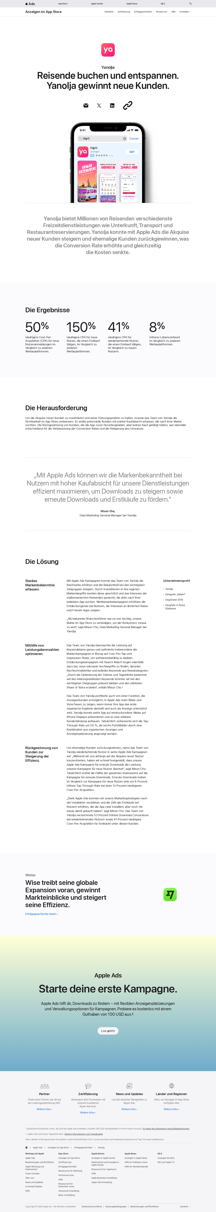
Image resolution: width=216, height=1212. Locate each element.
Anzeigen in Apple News (136, 1158)
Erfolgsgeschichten (143, 12)
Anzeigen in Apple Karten (103, 1158)
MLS (163, 4)
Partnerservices (66, 1175)
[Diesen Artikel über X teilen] (99, 105)
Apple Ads (30, 1158)
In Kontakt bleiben (33, 1186)
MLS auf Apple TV (166, 1162)
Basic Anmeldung (66, 1195)
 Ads (30, 4)
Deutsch (184, 1206)
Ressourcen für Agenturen (103, 1169)
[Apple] (26, 1147)
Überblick (109, 12)
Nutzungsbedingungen (116, 1206)
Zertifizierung (124, 12)
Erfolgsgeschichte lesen (40, 914)
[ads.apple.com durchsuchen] (190, 3)
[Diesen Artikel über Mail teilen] (86, 105)
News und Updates (34, 1182)
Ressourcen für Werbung (70, 1171)
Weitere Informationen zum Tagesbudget (83, 1134)
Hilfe (173, 12)
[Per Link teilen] (127, 105)
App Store (63, 4)
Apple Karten (97, 4)
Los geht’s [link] (108, 1031)
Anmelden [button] (184, 12)
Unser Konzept (32, 1173)
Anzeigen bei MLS (166, 1158)
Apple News (131, 4)
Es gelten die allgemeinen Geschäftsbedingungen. (166, 1129)
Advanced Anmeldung (68, 1191)
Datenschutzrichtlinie (92, 1206)
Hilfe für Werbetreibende (136, 1166)
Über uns (29, 1178)
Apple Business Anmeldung (104, 1178)
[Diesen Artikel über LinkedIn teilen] (112, 105)
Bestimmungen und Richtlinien (39, 1162)
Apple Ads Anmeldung (101, 1182)
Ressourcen (161, 12)
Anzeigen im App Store (43, 12)
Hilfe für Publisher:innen (136, 1162)
